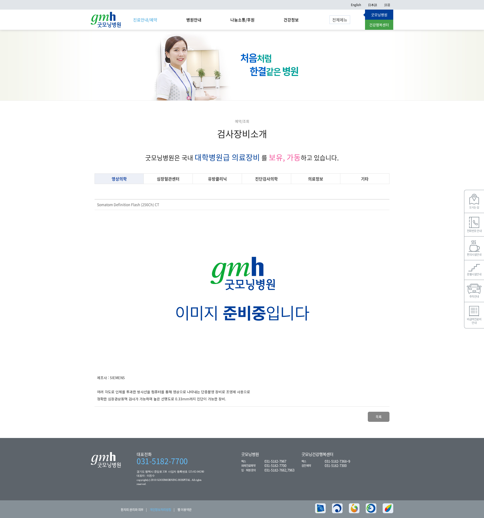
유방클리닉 (217, 179)
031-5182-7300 (336, 465)
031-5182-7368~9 (337, 461)
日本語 (372, 5)
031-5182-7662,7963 (279, 470)
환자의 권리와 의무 (132, 509)
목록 (379, 416)
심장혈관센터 (168, 179)
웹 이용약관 (184, 509)
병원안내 (193, 20)
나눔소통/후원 (242, 20)
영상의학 (119, 179)
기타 (365, 179)
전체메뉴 (339, 20)
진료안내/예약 (145, 20)
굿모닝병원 (379, 14)
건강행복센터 (379, 24)
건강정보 (291, 20)
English (356, 5)
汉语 (387, 5)
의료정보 (315, 179)
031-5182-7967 (275, 461)
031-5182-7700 (162, 461)
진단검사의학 (266, 179)
